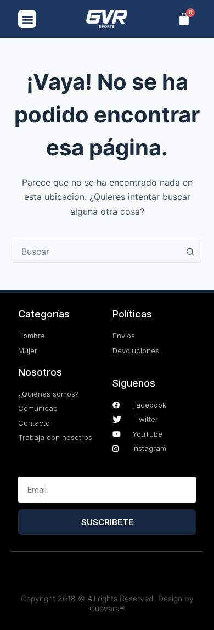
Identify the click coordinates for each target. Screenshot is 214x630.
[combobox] (96, 252)
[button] (27, 19)
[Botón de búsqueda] (190, 251)
